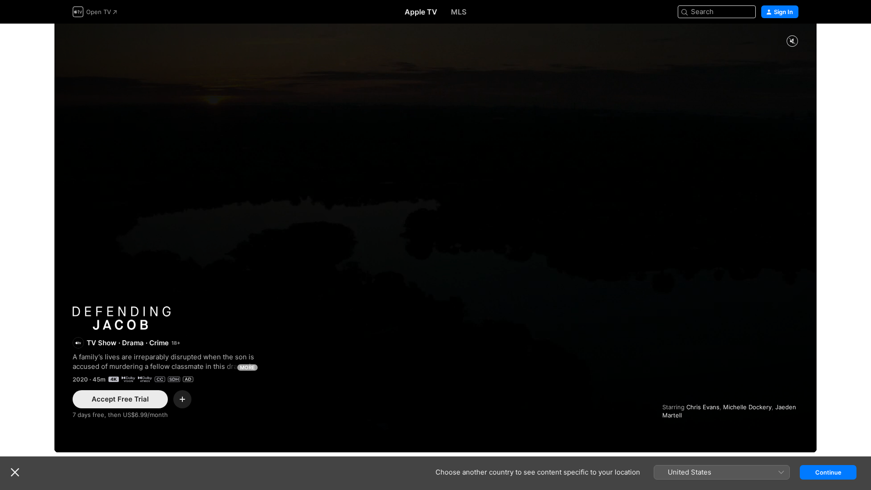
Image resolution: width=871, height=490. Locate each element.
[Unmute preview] (792, 41)
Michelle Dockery (747, 407)
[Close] (15, 472)
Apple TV (421, 11)
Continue (828, 472)
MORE (247, 367)
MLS (458, 11)
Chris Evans (702, 407)
